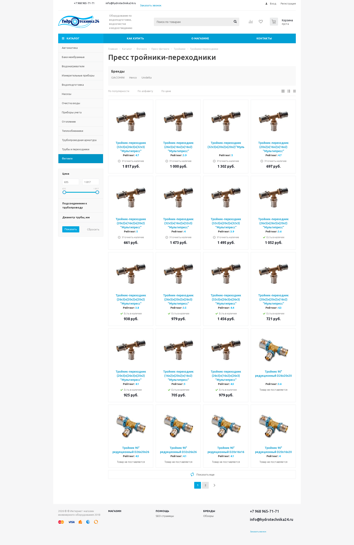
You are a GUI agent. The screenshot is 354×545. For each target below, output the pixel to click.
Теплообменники (72, 130)
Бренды (209, 511)
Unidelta (147, 77)
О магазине (200, 38)
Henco (133, 77)
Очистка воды (71, 103)
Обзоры (208, 515)
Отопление (69, 121)
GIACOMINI (118, 77)
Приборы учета (72, 112)
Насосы (66, 93)
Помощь (162, 511)
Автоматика (70, 47)
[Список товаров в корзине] (282, 24)
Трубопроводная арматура (79, 140)
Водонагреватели (73, 66)
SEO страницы (165, 515)
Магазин (114, 511)
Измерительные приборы (78, 75)
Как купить (135, 38)
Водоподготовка (73, 84)
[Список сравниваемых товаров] (250, 23)
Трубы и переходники (75, 149)
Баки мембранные (73, 57)
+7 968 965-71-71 (84, 3)
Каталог (73, 38)
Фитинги (67, 158)
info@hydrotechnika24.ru (121, 3)
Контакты (264, 38)
